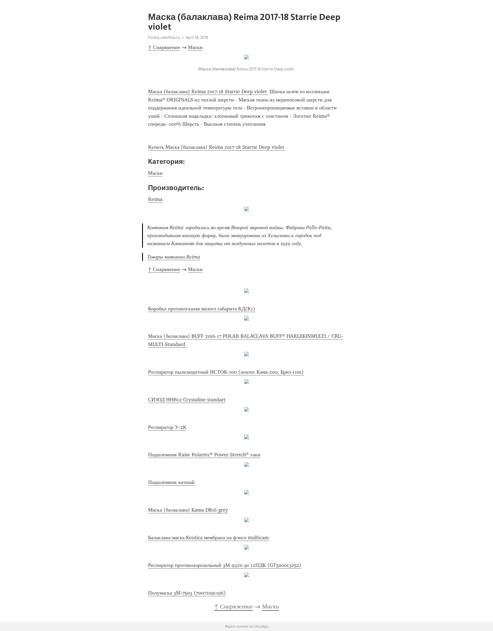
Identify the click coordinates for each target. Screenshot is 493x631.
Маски (195, 47)
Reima (155, 199)
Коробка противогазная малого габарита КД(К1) (201, 309)
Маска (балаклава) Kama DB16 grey (188, 510)
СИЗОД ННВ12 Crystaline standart (186, 399)
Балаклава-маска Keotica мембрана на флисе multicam (208, 537)
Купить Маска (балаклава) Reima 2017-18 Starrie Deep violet (217, 147)
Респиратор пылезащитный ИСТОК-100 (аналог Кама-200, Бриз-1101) (226, 372)
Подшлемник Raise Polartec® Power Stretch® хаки (204, 454)
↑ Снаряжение (164, 47)
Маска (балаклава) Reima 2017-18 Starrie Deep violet (208, 91)
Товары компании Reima (173, 257)
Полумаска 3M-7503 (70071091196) (187, 593)
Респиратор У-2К (167, 427)
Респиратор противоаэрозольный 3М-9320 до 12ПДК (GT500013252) (224, 565)
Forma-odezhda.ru (164, 37)
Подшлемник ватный (171, 482)
